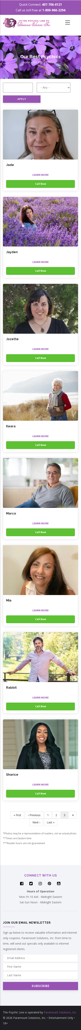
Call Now (40, 184)
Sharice (12, 774)
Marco (11, 513)
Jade (10, 165)
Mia (8, 600)
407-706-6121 (52, 4)
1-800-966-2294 (53, 10)
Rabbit (11, 687)
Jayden (12, 252)
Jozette (12, 339)
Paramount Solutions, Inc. (60, 1012)
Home (26, 62)
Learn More (40, 175)
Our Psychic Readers (45, 62)
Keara (11, 426)
